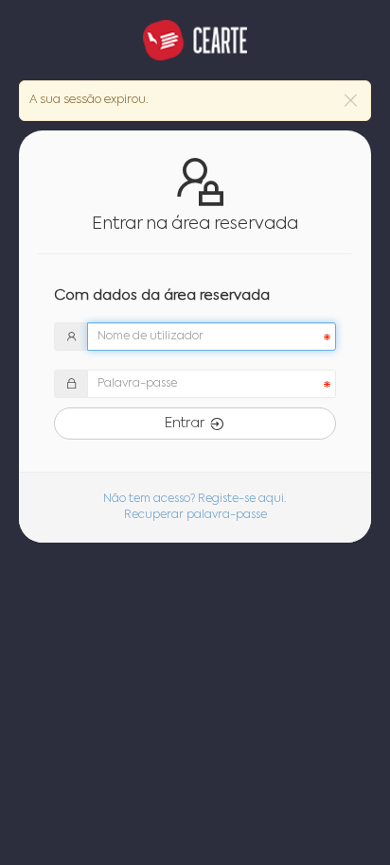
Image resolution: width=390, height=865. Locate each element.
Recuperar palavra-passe (195, 515)
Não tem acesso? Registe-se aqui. (195, 499)
